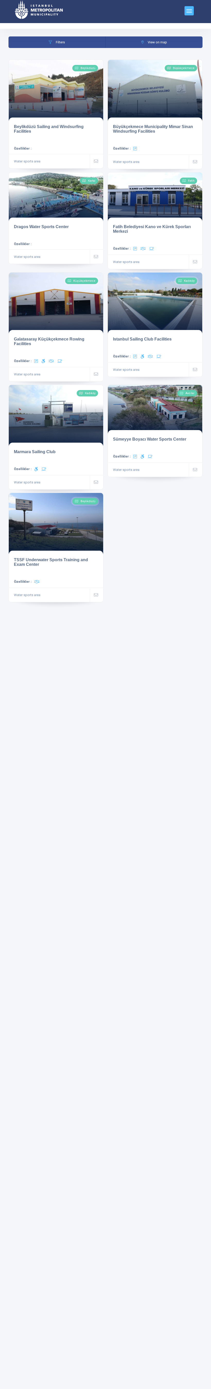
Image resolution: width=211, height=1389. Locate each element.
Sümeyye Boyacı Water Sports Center (149, 439)
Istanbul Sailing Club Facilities (142, 339)
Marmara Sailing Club (35, 452)
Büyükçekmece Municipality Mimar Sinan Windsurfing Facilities (153, 128)
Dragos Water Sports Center (41, 227)
